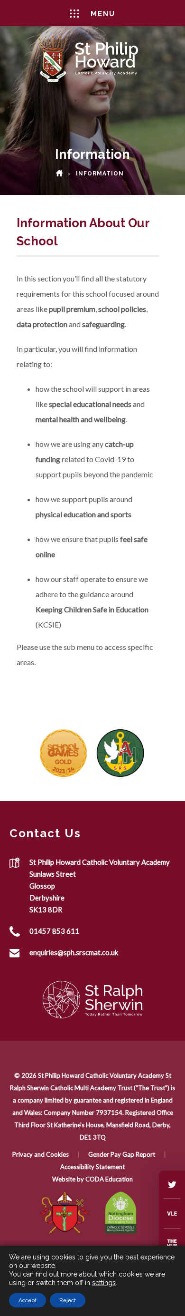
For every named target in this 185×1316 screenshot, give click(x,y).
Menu (103, 14)
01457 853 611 (54, 931)
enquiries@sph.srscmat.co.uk (73, 952)
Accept (27, 1300)
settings (104, 1283)
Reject (67, 1300)
